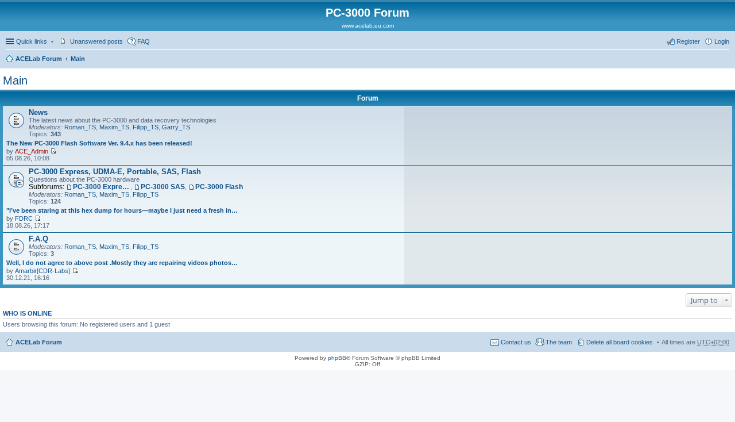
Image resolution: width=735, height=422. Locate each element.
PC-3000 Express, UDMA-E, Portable (101, 187)
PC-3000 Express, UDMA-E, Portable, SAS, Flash (115, 171)
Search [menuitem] (724, 59)
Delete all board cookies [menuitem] (619, 342)
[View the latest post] (53, 151)
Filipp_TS (145, 127)
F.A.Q (38, 239)
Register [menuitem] (688, 41)
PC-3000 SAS (163, 187)
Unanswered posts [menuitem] (96, 41)
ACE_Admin (31, 151)
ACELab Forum (39, 58)
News (38, 112)
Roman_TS (80, 127)
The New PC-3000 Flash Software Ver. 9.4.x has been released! (99, 143)
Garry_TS (176, 127)
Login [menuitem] (721, 41)
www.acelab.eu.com (368, 25)
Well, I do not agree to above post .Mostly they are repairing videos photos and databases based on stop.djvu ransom (122, 262)
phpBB (337, 358)
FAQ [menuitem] (143, 41)
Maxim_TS (114, 127)
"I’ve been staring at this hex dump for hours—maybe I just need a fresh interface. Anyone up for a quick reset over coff (122, 210)
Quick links (31, 41)
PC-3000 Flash (219, 187)
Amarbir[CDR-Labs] (42, 270)
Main (78, 58)
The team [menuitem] (559, 342)
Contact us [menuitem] (516, 342)
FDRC (24, 218)
